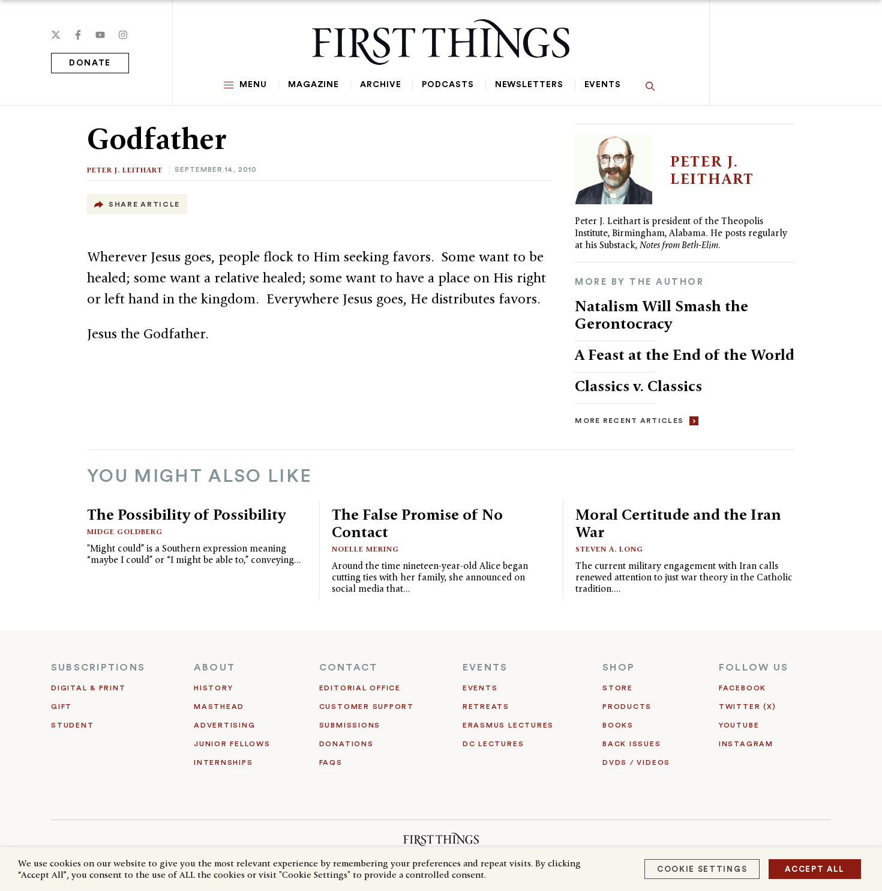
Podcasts (447, 85)
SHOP (618, 667)
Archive (380, 85)
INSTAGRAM (746, 743)
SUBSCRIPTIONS (98, 667)
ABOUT (214, 667)
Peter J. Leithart (125, 169)
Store (617, 688)
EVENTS (485, 667)
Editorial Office (360, 688)
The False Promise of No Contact (417, 523)
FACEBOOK (742, 688)
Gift (61, 706)
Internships (223, 762)
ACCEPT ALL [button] (815, 869)
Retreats (486, 706)
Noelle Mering (365, 548)
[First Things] (440, 42)
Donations (346, 743)
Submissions (349, 725)
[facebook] (78, 35)
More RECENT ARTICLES (629, 420)
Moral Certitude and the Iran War (678, 523)
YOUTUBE (739, 725)
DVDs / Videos (636, 762)
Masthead (219, 706)
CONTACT (348, 667)
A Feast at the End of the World (684, 354)
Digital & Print (88, 688)
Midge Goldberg (125, 531)
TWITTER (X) (747, 706)
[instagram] (123, 35)
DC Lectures (493, 743)
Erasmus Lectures (508, 725)
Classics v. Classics (638, 385)
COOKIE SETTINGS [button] (702, 869)
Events (602, 85)
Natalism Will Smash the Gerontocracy (661, 314)
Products (627, 706)
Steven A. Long (609, 548)
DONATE (90, 63)
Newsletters (529, 85)
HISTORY (213, 688)
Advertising (224, 725)
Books (618, 725)
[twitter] (56, 35)
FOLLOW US (753, 667)
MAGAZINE (313, 85)
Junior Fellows (232, 743)
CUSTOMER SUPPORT (366, 706)
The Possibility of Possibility (186, 514)
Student (72, 725)
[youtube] (100, 35)
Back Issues (631, 743)
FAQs (331, 762)
